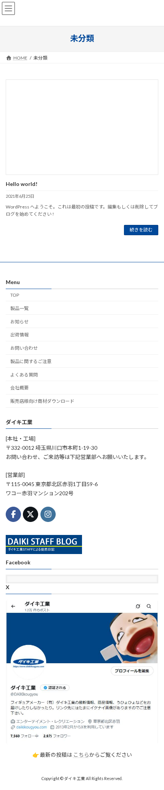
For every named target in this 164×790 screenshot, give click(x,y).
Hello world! (21, 184)
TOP (14, 295)
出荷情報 (19, 335)
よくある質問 (24, 374)
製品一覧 (19, 308)
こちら (81, 754)
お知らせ (19, 321)
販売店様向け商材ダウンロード (42, 401)
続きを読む (141, 230)
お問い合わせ (24, 348)
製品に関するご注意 (30, 361)
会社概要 (19, 388)
